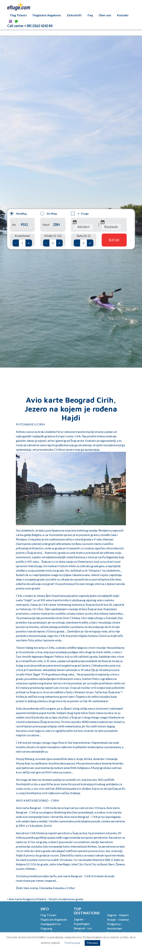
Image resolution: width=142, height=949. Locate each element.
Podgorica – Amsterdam (114, 926)
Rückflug (21, 213)
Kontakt (123, 15)
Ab (14, 224)
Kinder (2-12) (52, 239)
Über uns (105, 15)
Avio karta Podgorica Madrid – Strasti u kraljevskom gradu (45, 899)
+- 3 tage (83, 213)
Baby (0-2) (83, 239)
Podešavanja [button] (72, 942)
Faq (90, 15)
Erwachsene (22, 239)
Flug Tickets (18, 15)
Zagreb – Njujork (118, 915)
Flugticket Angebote (47, 15)
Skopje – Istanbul (118, 919)
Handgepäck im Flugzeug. (50, 926)
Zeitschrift (74, 15)
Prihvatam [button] (92, 942)
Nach (46, 224)
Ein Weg (52, 213)
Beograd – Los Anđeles (83, 930)
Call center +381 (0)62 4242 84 (29, 26)
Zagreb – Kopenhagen (82, 921)
